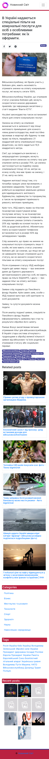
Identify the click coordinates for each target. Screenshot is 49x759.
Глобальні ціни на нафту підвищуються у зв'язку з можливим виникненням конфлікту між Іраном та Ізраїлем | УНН (24, 575)
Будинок (32, 351)
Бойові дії (19, 356)
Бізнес (43, 45)
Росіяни (39, 652)
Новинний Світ (19, 4)
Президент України (21, 655)
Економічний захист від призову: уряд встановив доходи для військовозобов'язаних (23, 432)
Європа (7, 655)
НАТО (34, 664)
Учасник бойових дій (11, 362)
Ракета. (35, 655)
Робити (28, 356)
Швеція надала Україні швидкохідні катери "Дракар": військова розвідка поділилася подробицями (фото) (22, 536)
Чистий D (40, 359)
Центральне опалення (11, 353)
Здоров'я (8, 619)
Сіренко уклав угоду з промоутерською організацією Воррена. (24, 398)
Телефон (24, 351)
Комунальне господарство (32, 353)
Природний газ (9, 356)
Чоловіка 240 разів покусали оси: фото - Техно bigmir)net (24, 466)
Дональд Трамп (33, 667)
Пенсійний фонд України (12, 359)
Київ (20, 645)
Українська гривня (31, 661)
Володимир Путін (12, 664)
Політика (8, 593)
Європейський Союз (13, 658)
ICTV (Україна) (29, 359)
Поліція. (7, 670)
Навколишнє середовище (17, 630)
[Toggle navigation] (43, 5)
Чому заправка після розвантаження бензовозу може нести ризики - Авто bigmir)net (22, 500)
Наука (7, 624)
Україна (13, 645)
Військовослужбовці (11, 351)
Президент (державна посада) (18, 652)
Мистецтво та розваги (16, 603)
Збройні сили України (27, 648)
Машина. (26, 664)
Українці (26, 645)
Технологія (9, 609)
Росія (5, 645)
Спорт (7, 614)
